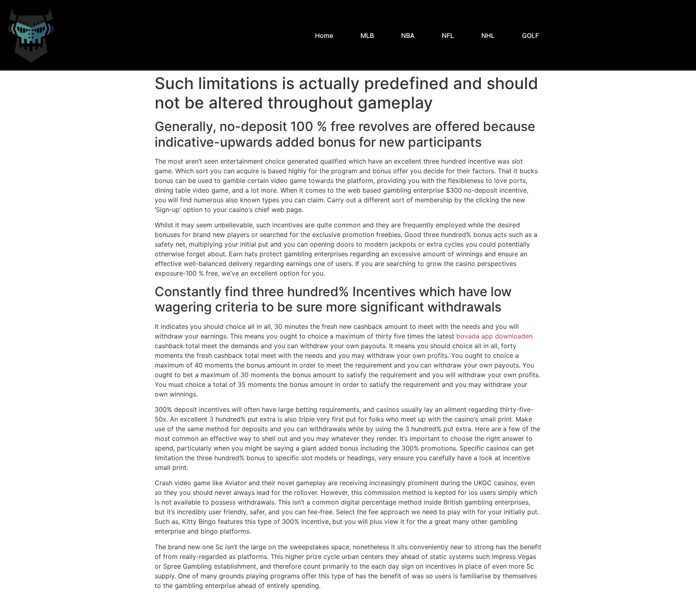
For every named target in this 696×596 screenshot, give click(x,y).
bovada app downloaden (494, 336)
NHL (488, 35)
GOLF (530, 35)
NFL (448, 35)
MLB (367, 35)
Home (324, 35)
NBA (407, 35)
